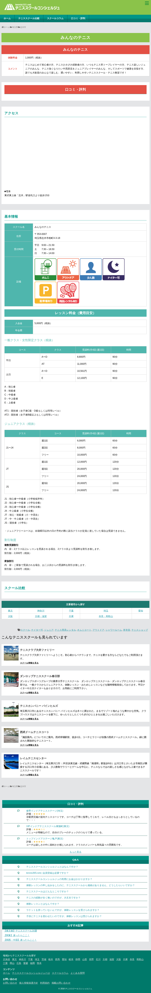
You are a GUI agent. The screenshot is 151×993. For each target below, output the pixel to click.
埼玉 (106, 610)
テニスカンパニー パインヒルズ (39, 705)
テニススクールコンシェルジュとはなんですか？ (52, 866)
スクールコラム (55, 18)
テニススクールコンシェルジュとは (31, 973)
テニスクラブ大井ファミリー (37, 649)
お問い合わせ (10, 983)
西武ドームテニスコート (34, 732)
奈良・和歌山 (106, 616)
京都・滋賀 (41, 616)
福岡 (32, 963)
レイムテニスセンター (33, 758)
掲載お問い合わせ (61, 983)
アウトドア (98, 630)
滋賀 (111, 959)
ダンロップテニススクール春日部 (40, 676)
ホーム (7, 18)
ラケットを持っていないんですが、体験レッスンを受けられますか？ (62, 910)
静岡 (78, 959)
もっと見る (75, 852)
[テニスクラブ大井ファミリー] (11, 653)
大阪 (10, 616)
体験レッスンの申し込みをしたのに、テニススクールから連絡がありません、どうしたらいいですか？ (80, 885)
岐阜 (71, 959)
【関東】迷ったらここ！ (17, 935)
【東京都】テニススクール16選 (20, 931)
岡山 (12, 963)
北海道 (6, 959)
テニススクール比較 (29, 18)
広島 (19, 963)
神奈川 (40, 610)
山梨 (84, 959)
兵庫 (71, 616)
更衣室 (126, 630)
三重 (5, 963)
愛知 (140, 610)
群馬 (57, 959)
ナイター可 (37, 630)
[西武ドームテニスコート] (11, 735)
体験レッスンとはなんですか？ (42, 904)
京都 (105, 959)
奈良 (132, 959)
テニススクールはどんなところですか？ (47, 891)
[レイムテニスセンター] (11, 761)
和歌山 (140, 959)
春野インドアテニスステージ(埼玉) (44, 811)
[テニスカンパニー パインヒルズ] (11, 709)
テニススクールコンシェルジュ (78, 989)
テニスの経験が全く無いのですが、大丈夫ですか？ (53, 897)
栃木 (50, 959)
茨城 (44, 959)
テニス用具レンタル (65, 630)
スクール (25, 630)
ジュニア (49, 630)
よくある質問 (77, 973)
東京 (10, 610)
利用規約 (45, 983)
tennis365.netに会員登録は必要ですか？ (47, 873)
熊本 (39, 963)
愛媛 (25, 963)
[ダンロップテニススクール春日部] (11, 679)
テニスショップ (139, 630)
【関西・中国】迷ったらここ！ (20, 940)
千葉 (71, 610)
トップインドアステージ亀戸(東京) (44, 838)
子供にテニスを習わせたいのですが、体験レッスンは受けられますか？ (64, 916)
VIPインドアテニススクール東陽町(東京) (47, 826)
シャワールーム (113, 630)
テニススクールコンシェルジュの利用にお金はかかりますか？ (59, 879)
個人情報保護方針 (28, 983)
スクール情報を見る (29, 663)
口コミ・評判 (78, 18)
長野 (91, 959)
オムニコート (84, 630)
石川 (98, 959)
